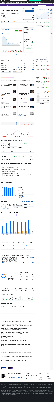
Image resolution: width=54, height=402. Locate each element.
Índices (40, 9)
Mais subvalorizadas (38, 89)
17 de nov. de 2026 (20, 67)
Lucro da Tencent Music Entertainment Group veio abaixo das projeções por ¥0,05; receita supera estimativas (23, 93)
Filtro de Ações (36, 2)
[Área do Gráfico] (3, 29)
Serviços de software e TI (30, 257)
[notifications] (50, 0)
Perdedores (45, 59)
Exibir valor (31, 15)
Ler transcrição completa (30, 177)
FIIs (29, 3)
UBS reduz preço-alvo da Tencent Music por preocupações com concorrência (5, 100)
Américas (31, 3)
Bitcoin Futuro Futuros (38, 25)
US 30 (37, 22)
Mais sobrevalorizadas (45, 89)
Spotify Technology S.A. (5, 290)
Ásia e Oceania (41, 3)
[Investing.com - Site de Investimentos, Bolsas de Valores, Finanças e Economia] (4, 0)
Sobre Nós (48, 373)
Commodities (43, 9)
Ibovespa (37, 18)
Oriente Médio (37, 3)
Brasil (9, 3)
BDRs (27, 3)
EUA (33, 262)
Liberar (13, 251)
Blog (40, 373)
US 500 (37, 21)
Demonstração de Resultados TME (9, 212)
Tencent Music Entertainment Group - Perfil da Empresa (15, 255)
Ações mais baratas (39, 87)
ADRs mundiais (20, 3)
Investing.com (20, 115)
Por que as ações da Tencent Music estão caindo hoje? (6, 114)
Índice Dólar (37, 26)
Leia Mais (2, 262)
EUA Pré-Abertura (16, 3)
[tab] (3, 123)
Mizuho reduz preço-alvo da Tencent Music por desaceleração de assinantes (6, 107)
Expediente (49, 378)
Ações (3, 3)
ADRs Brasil (24, 3)
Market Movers (38, 57)
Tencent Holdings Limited (5, 288)
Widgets (40, 379)
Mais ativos (37, 59)
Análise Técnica (5, 121)
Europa (34, 3)
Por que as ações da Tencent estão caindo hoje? (23, 114)
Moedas (37, 9)
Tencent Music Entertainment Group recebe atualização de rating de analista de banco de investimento (6, 93)
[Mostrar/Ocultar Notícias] (18, 29)
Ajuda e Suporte (49, 376)
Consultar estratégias (26, 21)
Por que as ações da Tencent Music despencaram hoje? (23, 85)
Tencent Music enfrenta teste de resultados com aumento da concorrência (23, 99)
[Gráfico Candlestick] (2, 29)
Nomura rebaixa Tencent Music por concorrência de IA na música (6, 85)
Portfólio (40, 377)
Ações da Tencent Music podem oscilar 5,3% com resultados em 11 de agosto (23, 107)
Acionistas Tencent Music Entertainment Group (13, 268)
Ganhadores (41, 59)
